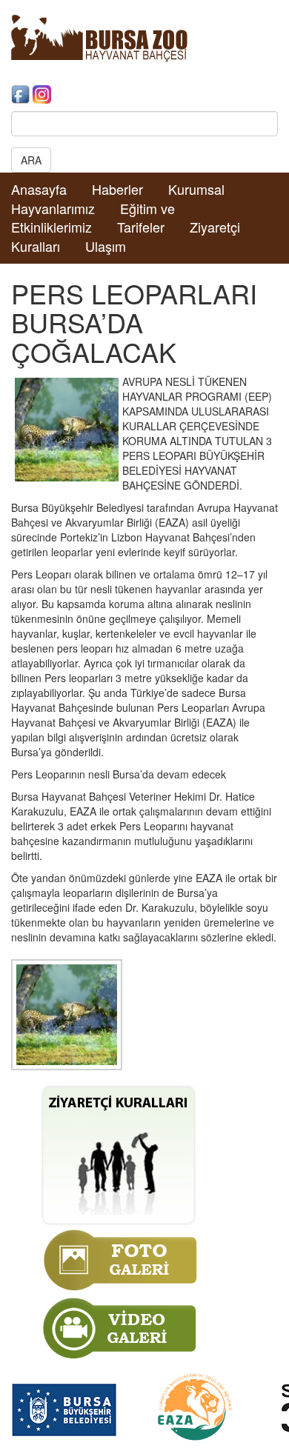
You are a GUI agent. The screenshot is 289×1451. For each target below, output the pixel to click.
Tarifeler (141, 226)
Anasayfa (39, 189)
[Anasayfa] (99, 37)
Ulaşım (105, 246)
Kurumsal (196, 189)
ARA (31, 160)
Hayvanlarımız (53, 208)
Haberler (117, 189)
